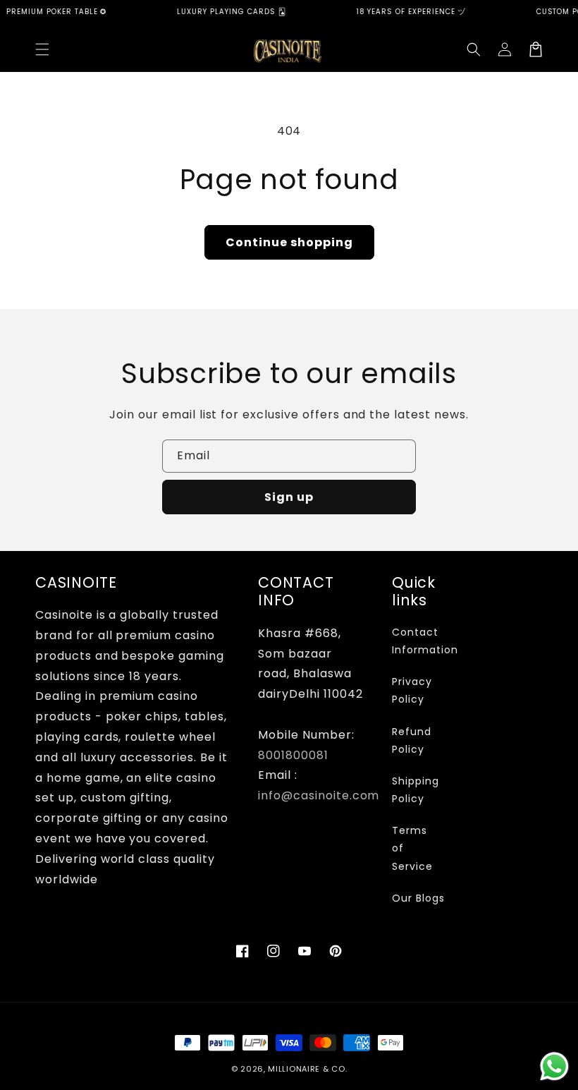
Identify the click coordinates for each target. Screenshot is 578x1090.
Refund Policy (411, 740)
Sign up (289, 497)
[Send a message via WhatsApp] (554, 1066)
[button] (42, 49)
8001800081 (293, 755)
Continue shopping (289, 242)
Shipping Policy (415, 790)
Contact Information (425, 641)
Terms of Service (412, 848)
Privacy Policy (412, 690)
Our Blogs (418, 898)
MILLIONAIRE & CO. (307, 1068)
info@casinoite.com (318, 795)
